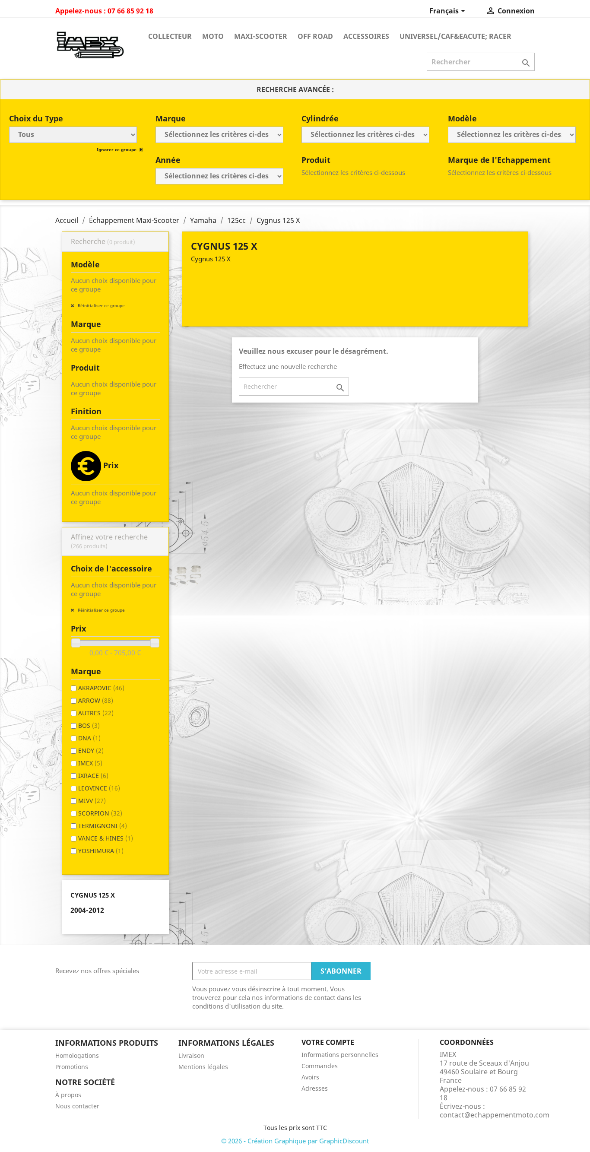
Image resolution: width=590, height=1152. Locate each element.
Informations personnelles (339, 1054)
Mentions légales (203, 1067)
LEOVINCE (99, 788)
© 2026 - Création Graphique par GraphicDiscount (295, 1140)
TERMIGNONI (102, 826)
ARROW (95, 700)
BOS (89, 725)
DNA (89, 738)
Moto (213, 36)
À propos (68, 1095)
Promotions (71, 1067)
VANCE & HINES (105, 838)
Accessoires (366, 36)
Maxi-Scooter (260, 36)
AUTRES (96, 713)
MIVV (92, 801)
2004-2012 (87, 910)
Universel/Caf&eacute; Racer (455, 36)
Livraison (191, 1055)
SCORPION (100, 813)
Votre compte (327, 1042)
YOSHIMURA (101, 851)
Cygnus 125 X (92, 895)
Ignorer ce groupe (117, 149)
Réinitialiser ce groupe (100, 305)
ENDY (91, 750)
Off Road (315, 36)
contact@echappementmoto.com (494, 1115)
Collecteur (170, 36)
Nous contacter (77, 1106)
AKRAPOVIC (101, 688)
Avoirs (310, 1077)
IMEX (90, 763)
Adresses (314, 1088)
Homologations (77, 1055)
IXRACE (93, 775)
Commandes (319, 1066)
